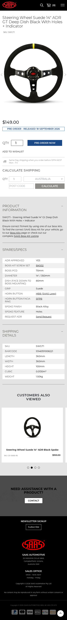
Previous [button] (1, 74)
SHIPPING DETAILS (10, 333)
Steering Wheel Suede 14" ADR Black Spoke (32, 449)
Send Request (44, 316)
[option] (33, 435)
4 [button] (39, 468)
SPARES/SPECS (14, 250)
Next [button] (65, 74)
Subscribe (33, 526)
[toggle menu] (63, 6)
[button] (33, 152)
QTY (5, 143)
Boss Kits (15, 232)
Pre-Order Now (44, 142)
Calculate (50, 186)
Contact (33, 500)
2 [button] (32, 468)
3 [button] (36, 468)
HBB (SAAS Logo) (46, 293)
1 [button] (29, 468)
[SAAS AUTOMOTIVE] (9, 4)
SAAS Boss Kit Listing (26, 236)
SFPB (39, 298)
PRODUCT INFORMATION (14, 208)
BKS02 (40, 265)
